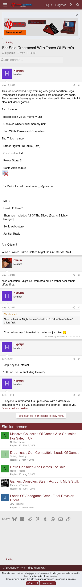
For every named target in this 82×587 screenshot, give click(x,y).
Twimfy (13, 456)
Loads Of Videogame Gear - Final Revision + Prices (43, 498)
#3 (79, 307)
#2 (79, 274)
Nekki (13, 442)
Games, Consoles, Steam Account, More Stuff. (44, 481)
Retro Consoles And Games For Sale (38, 466)
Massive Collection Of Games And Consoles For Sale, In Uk (43, 436)
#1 (79, 85)
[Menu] (5, 5)
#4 (79, 358)
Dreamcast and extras (15, 408)
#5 (79, 394)
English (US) (38, 567)
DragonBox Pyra (15, 567)
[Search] (77, 4)
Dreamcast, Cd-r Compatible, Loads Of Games (44, 452)
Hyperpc (10, 52)
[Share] (73, 85)
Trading (21, 442)
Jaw (12, 503)
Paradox (14, 485)
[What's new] (70, 4)
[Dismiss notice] (76, 16)
